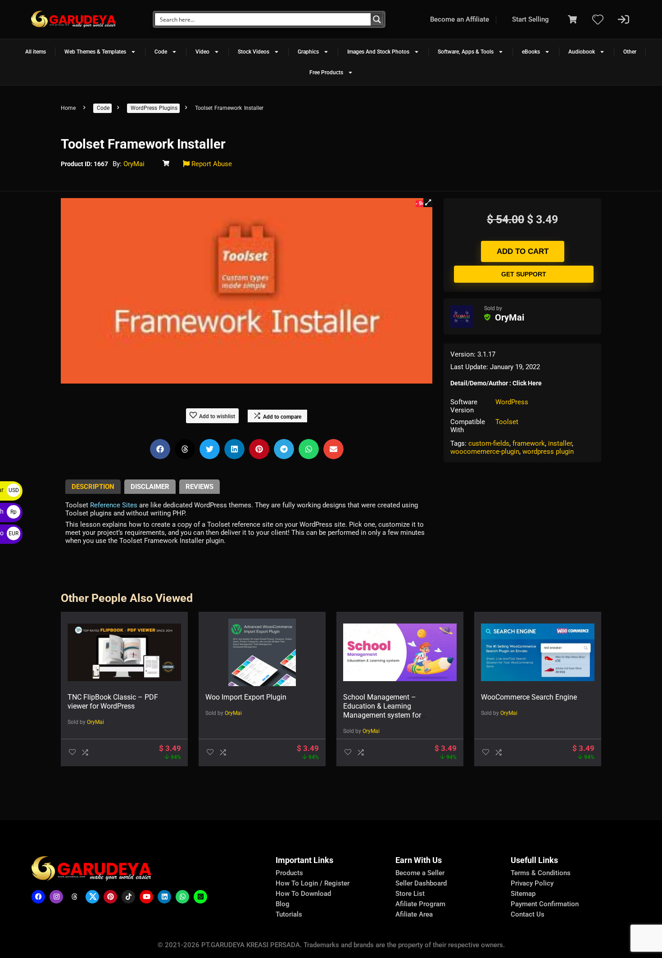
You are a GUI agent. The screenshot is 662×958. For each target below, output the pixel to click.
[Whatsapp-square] (200, 897)
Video (202, 52)
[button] (427, 202)
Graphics (308, 52)
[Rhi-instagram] (56, 897)
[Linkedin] (164, 897)
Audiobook (581, 52)
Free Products (326, 72)
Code (160, 52)
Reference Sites (113, 505)
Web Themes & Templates (95, 52)
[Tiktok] (128, 897)
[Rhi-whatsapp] (182, 897)
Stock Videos (253, 52)
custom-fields (488, 443)
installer (560, 443)
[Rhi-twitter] (92, 897)
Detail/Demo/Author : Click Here (496, 383)
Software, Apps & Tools (466, 52)
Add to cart (523, 251)
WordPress (511, 402)
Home (68, 108)
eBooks (531, 52)
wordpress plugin (548, 451)
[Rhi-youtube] (146, 897)
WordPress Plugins (154, 108)
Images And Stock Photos (378, 52)
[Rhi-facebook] (38, 897)
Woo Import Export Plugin (245, 697)
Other (629, 52)
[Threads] (74, 897)
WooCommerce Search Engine (529, 697)
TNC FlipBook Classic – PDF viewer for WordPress (113, 701)
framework (528, 443)
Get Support (523, 274)
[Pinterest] (110, 897)
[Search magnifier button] (377, 19)
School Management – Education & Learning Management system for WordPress (382, 710)
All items (35, 52)
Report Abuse (211, 164)
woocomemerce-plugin (484, 451)
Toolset (506, 422)
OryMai (134, 164)
